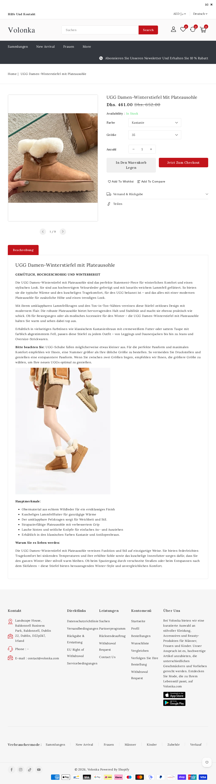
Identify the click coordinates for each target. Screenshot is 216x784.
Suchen (104, 621)
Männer (130, 744)
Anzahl (111, 149)
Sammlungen (55, 744)
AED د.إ (178, 14)
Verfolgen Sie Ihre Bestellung (144, 661)
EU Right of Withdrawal (75, 653)
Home (12, 74)
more (87, 47)
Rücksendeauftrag (112, 636)
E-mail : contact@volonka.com (37, 658)
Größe (111, 135)
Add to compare (153, 181)
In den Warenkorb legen (131, 165)
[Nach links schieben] (43, 231)
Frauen (68, 47)
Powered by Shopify (114, 769)
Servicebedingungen (81, 663)
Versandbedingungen (81, 628)
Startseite (138, 621)
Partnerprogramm (112, 628)
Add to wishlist (123, 181)
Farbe (111, 122)
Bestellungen (141, 636)
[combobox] (100, 30)
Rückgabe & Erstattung (75, 639)
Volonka (93, 769)
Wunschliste (140, 643)
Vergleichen (140, 651)
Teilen (118, 204)
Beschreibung (23, 250)
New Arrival (84, 744)
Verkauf (196, 744)
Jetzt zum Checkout (183, 163)
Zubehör (173, 744)
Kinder (152, 744)
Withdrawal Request (107, 646)
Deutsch (199, 14)
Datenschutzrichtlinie (81, 621)
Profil (135, 628)
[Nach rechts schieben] (63, 231)
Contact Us (107, 657)
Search (148, 30)
